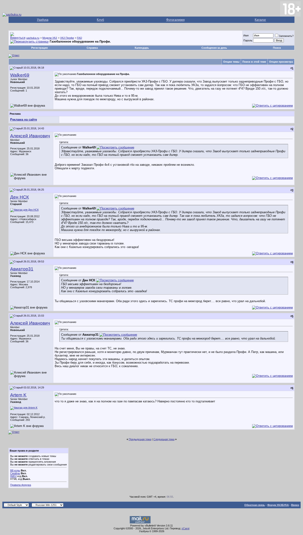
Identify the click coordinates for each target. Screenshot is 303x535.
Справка (92, 47)
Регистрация (39, 47)
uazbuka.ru (32, 37)
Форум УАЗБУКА (278, 505)
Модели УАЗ (49, 37)
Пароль (247, 40)
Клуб (100, 20)
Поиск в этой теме (254, 61)
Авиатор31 (21, 268)
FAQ (79, 37)
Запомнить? (286, 36)
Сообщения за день (214, 47)
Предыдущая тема (140, 439)
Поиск (277, 47)
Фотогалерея (175, 20)
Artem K (18, 394)
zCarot (185, 528)
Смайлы (15, 473)
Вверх (295, 505)
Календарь (142, 47)
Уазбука (42, 20)
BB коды (15, 470)
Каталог (260, 20)
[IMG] (13, 476)
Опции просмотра (281, 61)
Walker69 (19, 75)
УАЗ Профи (67, 37)
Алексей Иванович (30, 135)
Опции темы (231, 61)
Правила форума (20, 484)
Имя (246, 35)
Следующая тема (163, 439)
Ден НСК (19, 197)
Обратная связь (254, 505)
